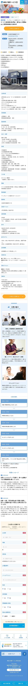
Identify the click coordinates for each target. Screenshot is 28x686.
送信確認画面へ (14, 625)
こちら (20, 621)
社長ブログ (11, 654)
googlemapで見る (13, 36)
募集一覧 (20, 683)
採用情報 (22, 3)
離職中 (13, 616)
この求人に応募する (14, 28)
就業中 (6, 616)
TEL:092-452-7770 (14, 670)
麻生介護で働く (7, 683)
